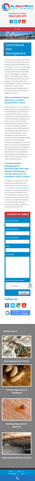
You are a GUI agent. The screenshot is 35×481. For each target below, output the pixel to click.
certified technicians (22, 188)
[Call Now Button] (17, 478)
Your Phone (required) (12, 237)
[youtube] (24, 21)
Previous (2, 34)
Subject (8, 246)
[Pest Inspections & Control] (16, 347)
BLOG (23, 474)
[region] (17, 35)
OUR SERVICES (12, 474)
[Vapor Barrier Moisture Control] (16, 444)
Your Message (10, 254)
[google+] (19, 21)
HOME (10, 471)
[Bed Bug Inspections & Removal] (16, 410)
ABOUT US (20, 471)
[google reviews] (17, 312)
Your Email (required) (12, 229)
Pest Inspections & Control (16, 361)
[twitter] (15, 21)
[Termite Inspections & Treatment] (16, 376)
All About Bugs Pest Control (13, 107)
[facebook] (11, 21)
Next (32, 34)
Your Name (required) (12, 221)
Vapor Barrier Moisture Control (16, 457)
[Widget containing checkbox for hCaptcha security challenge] (20, 285)
